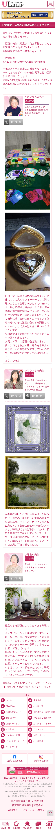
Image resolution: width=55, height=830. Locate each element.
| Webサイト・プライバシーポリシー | (27, 810)
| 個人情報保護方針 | (20, 800)
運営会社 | (38, 805)
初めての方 (11, 706)
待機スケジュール (14, 712)
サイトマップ (12, 747)
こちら (22, 781)
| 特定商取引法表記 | (22, 805)
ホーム (9, 700)
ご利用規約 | (39, 800)
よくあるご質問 (13, 735)
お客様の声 (11, 718)
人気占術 (10, 729)
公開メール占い (13, 724)
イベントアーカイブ (15, 741)
